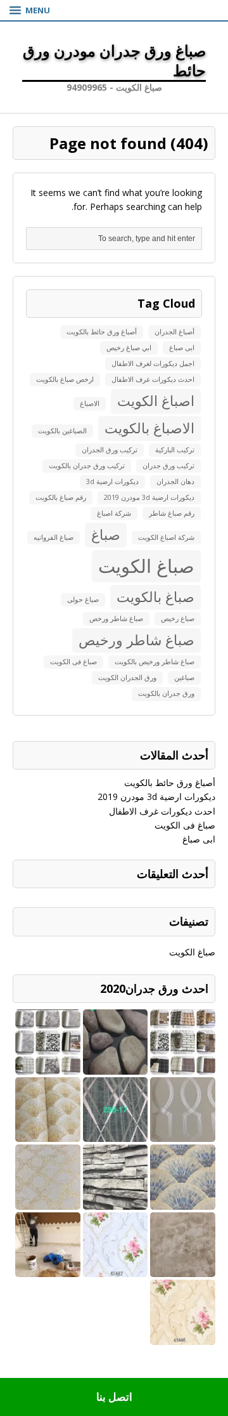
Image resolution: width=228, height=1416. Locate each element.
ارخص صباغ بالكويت (65, 379)
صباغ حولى (83, 599)
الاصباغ (89, 403)
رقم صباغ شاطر (171, 513)
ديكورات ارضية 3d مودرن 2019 (149, 497)
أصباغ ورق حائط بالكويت (101, 331)
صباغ (105, 534)
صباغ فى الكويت (73, 661)
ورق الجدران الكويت (127, 677)
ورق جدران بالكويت (166, 693)
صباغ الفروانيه (53, 537)
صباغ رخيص (177, 618)
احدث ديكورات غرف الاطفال (152, 379)
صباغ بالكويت (155, 596)
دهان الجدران (175, 481)
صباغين (184, 677)
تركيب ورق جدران (168, 465)
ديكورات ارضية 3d (112, 481)
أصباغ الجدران (174, 331)
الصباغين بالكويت (62, 430)
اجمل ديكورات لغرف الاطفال (152, 363)
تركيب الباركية (174, 449)
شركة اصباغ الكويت (166, 537)
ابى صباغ (181, 347)
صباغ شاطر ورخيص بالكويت (154, 661)
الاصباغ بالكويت (149, 428)
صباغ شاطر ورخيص (136, 640)
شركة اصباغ (114, 513)
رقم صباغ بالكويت (60, 497)
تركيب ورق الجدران (109, 449)
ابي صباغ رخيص (128, 347)
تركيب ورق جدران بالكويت (87, 465)
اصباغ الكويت (155, 400)
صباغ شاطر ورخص (116, 618)
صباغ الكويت (146, 566)
